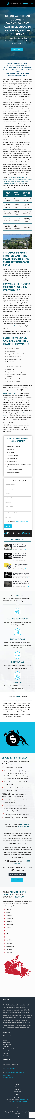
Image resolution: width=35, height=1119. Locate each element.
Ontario (5, 1040)
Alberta (5, 1038)
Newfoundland (6, 1051)
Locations (17, 1092)
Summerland (25, 181)
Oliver (23, 183)
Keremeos (12, 183)
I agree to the (17, 521)
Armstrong (12, 179)
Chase (29, 179)
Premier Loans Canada (9, 393)
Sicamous (24, 179)
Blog (17, 1094)
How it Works (17, 1089)
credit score (15, 326)
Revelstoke (11, 181)
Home (17, 1084)
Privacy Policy (6, 1075)
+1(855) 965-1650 (10, 1068)
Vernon (10, 177)
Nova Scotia (6, 1046)
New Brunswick (7, 1044)
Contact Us (17, 1097)
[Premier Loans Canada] (17, 3)
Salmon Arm (23, 177)
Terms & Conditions (21, 521)
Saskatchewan (6, 1042)
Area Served (6, 1055)
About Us (17, 1086)
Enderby (18, 179)
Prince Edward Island (8, 1049)
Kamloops (16, 177)
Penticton (17, 181)
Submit (7, 526)
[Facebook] (16, 1116)
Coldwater (6, 183)
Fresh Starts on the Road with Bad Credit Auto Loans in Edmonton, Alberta (20, 555)
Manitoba (5, 1053)
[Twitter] (19, 1116)
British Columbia (7, 1036)
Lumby (5, 181)
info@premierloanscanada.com (14, 1072)
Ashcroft (5, 179)
